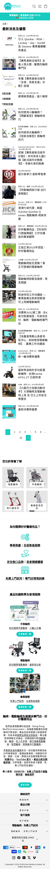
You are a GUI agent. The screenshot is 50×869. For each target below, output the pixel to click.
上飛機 (20, 260)
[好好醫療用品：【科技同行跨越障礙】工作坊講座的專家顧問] (9, 231)
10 (21, 438)
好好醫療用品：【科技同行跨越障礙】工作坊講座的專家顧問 (32, 233)
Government (23, 351)
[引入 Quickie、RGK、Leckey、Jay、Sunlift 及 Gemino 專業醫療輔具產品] (9, 41)
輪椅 (28, 187)
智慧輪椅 (16, 744)
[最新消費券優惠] (9, 411)
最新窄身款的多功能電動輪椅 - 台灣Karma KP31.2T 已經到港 (31, 374)
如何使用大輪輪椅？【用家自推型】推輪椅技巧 (31, 136)
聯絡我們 (24, 800)
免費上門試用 (14, 578)
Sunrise (21, 202)
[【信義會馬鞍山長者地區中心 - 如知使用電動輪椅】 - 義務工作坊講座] (9, 336)
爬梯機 (26, 744)
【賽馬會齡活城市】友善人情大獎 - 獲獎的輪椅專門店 (33, 64)
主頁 (4, 24)
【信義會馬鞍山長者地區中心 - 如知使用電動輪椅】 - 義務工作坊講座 (33, 340)
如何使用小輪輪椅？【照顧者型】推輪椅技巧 (31, 116)
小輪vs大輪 (35, 628)
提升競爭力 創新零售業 (32, 174)
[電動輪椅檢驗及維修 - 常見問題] (9, 281)
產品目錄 (25, 785)
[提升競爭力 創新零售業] (9, 176)
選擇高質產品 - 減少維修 (33, 96)
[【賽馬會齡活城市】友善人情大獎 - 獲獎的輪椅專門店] (9, 63)
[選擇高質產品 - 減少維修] (9, 99)
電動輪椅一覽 (25, 671)
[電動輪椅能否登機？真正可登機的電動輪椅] (9, 265)
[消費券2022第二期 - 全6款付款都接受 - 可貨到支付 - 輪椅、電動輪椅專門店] (9, 315)
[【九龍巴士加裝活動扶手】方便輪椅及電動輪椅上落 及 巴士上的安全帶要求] (9, 390)
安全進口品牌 (15, 562)
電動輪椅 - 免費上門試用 (24, 831)
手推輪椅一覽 (25, 634)
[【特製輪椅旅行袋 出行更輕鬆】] (9, 192)
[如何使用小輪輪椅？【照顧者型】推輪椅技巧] (9, 114)
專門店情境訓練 (34, 578)
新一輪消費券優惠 (29, 356)
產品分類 (24, 810)
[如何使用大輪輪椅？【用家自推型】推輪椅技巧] (9, 132)
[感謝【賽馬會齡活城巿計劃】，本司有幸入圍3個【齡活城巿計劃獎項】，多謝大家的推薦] (9, 152)
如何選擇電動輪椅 (25, 331)
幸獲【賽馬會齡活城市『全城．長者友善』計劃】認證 (31, 82)
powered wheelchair (26, 147)
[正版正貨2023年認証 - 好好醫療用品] (9, 249)
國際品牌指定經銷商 (27, 735)
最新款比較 (35, 665)
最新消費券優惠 (27, 409)
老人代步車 (21, 741)
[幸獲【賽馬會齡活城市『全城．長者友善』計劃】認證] (9, 81)
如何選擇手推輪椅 (18, 628)
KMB (20, 385)
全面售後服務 (32, 545)
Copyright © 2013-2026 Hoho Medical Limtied (23, 864)
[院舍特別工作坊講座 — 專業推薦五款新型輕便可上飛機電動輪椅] (9, 297)
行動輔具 (36, 744)
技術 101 (21, 36)
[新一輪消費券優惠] (9, 356)
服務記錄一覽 (25, 707)
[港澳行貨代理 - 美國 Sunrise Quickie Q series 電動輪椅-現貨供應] (9, 208)
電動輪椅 (38, 202)
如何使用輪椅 (23, 127)
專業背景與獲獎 (14, 750)
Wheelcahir (40, 147)
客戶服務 (24, 821)
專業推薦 (15, 545)
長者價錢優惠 (34, 562)
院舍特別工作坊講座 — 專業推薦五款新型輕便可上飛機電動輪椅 (32, 298)
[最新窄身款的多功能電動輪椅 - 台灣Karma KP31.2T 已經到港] (9, 372)
